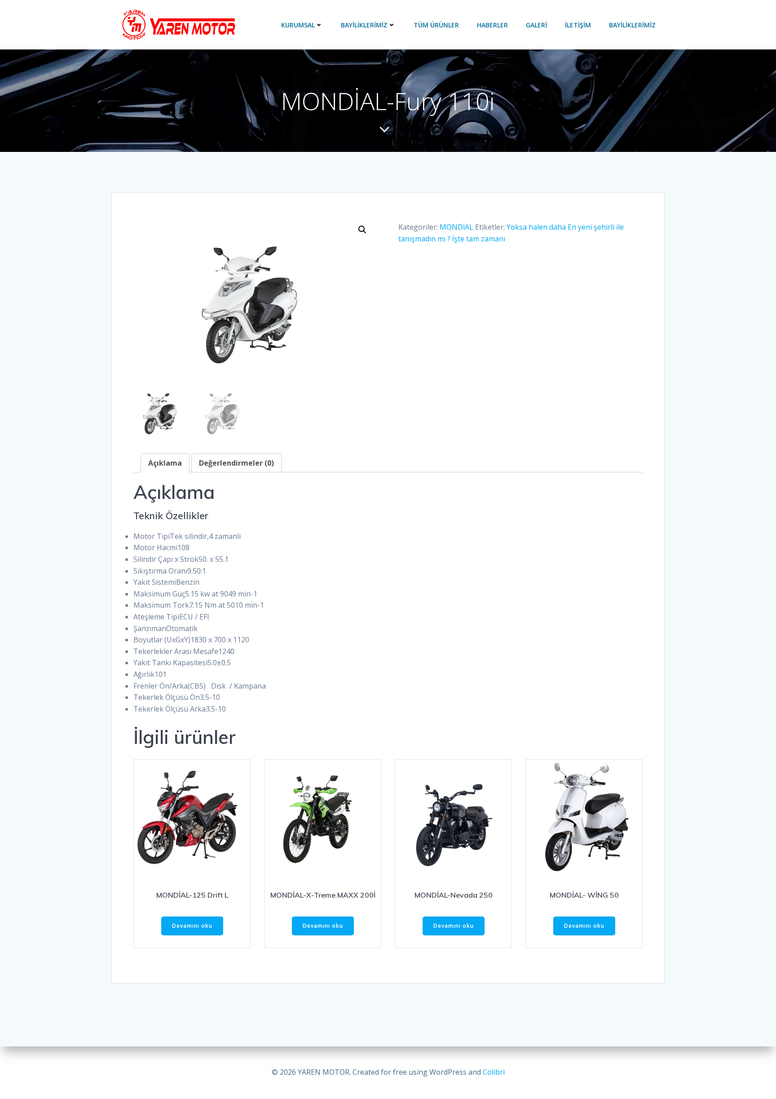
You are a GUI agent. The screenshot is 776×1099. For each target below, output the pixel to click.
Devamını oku (192, 926)
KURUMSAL (298, 25)
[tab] (165, 463)
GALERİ (536, 25)
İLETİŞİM (578, 25)
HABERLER (492, 25)
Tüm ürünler (436, 25)
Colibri (494, 1072)
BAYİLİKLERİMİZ (364, 25)
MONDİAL (456, 227)
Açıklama (165, 463)
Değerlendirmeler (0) (236, 463)
